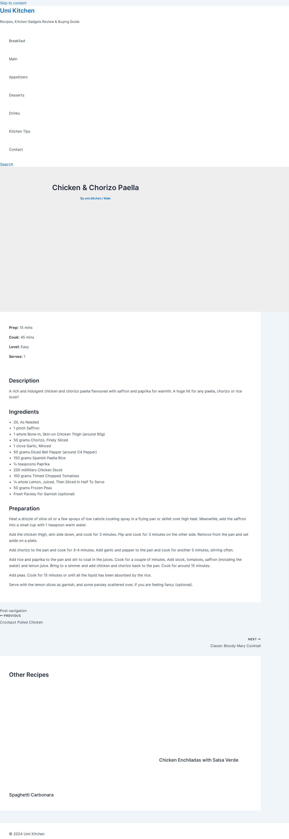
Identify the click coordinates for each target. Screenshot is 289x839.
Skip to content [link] (13, 3)
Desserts (16, 95)
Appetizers (18, 77)
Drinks (14, 113)
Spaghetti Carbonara (31, 795)
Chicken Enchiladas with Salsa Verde (198, 760)
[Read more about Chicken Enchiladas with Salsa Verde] (205, 749)
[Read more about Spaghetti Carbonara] (81, 784)
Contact (16, 149)
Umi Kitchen (17, 10)
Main (13, 59)
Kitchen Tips (19, 131)
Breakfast (17, 40)
